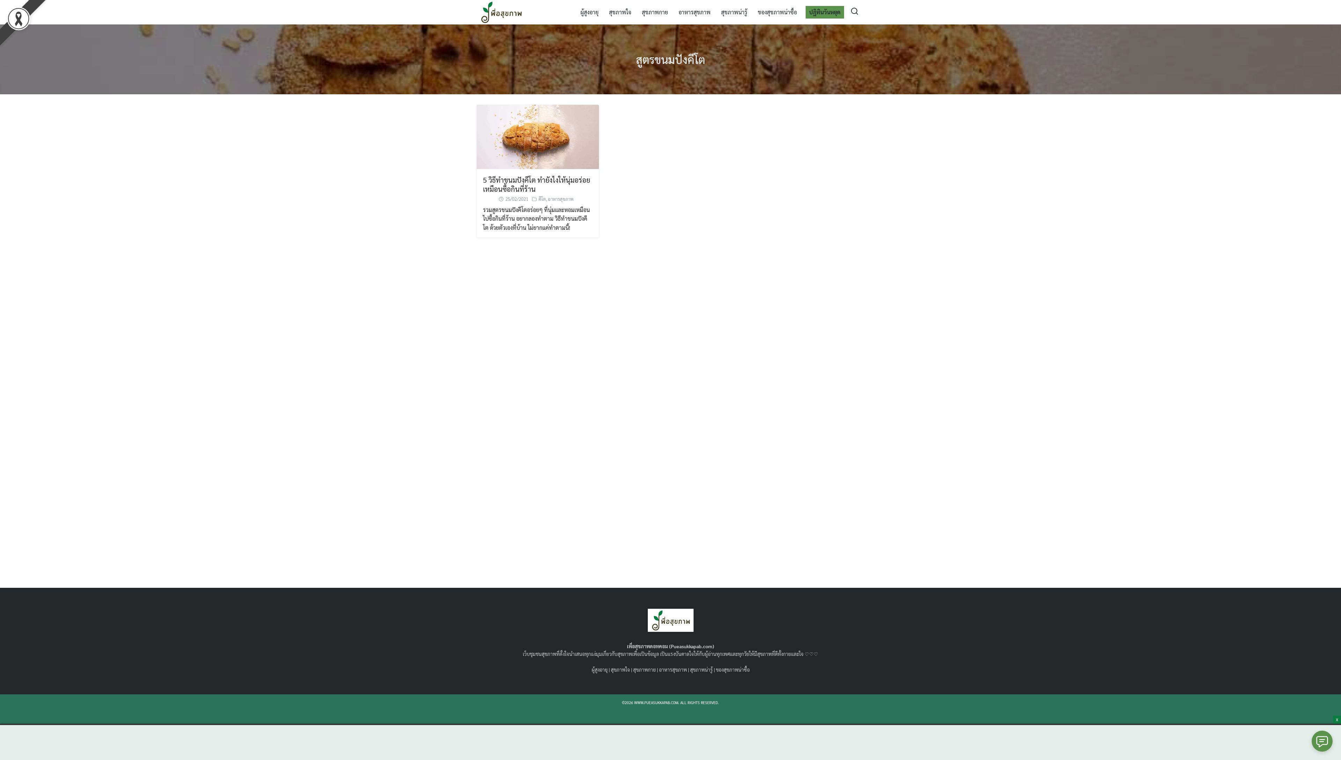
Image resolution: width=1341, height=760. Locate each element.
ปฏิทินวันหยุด (825, 12)
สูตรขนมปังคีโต (670, 59)
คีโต (542, 199)
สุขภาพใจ (620, 12)
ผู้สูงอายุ (589, 12)
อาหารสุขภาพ (695, 12)
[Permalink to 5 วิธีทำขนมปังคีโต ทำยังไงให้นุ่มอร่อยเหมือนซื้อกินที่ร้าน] (538, 136)
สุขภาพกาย (655, 12)
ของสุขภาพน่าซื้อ (777, 12)
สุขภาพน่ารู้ (734, 12)
